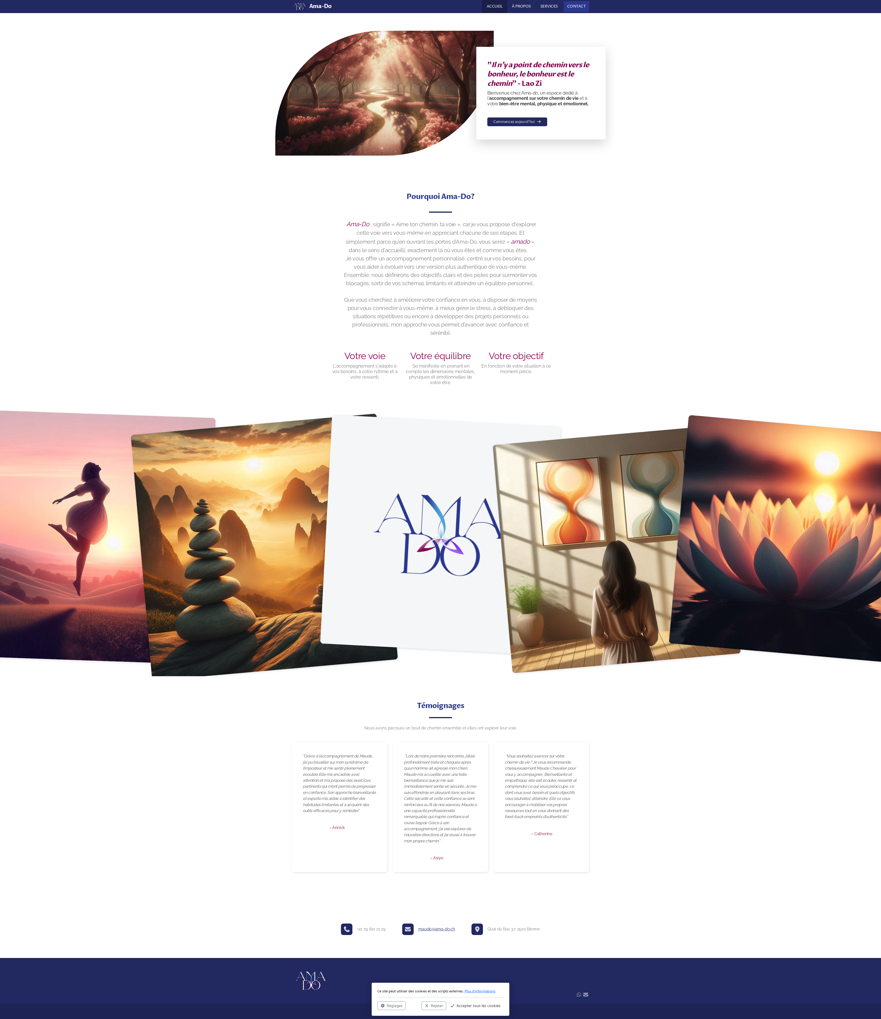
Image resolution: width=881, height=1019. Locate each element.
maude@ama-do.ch (436, 929)
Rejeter (437, 1005)
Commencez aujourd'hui (514, 121)
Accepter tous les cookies (479, 1005)
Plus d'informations (480, 991)
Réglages (395, 1005)
